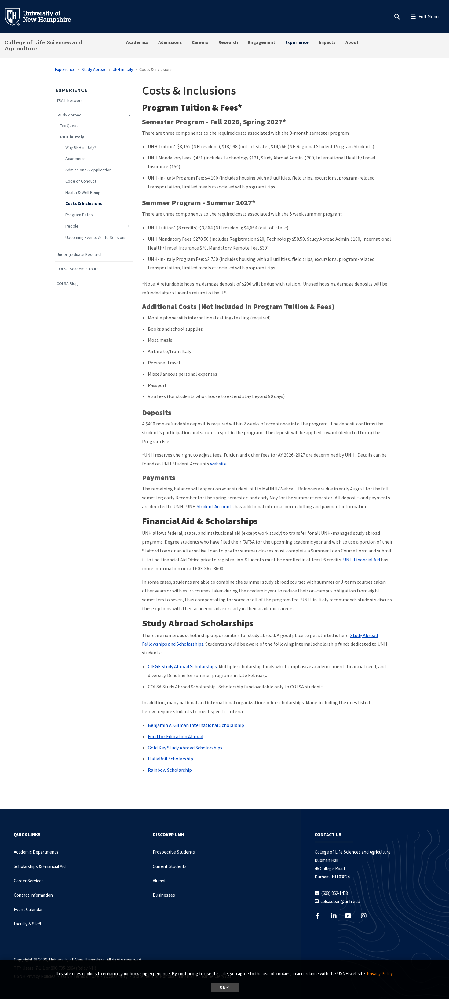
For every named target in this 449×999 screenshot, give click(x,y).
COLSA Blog (67, 283)
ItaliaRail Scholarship (170, 759)
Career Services (29, 881)
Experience (297, 42)
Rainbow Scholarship (170, 770)
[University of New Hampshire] (43, 16)
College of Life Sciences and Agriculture (43, 45)
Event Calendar (28, 909)
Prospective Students (174, 852)
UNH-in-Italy (123, 69)
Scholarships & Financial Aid (40, 866)
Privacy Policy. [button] (380, 973)
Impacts (327, 42)
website (218, 464)
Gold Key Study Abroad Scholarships (185, 748)
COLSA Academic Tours (78, 269)
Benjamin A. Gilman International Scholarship (196, 725)
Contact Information (33, 895)
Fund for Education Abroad (175, 736)
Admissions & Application (88, 170)
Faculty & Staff (27, 924)
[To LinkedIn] (338, 916)
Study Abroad (94, 69)
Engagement (261, 42)
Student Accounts (215, 506)
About (352, 42)
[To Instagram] (367, 916)
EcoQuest (69, 125)
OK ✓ (225, 987)
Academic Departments (36, 852)
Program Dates (79, 214)
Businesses (164, 895)
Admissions (170, 42)
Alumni (159, 881)
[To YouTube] (351, 916)
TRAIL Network (70, 100)
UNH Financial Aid (361, 559)
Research (228, 42)
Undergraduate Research (80, 254)
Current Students (170, 866)
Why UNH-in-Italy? (80, 147)
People (71, 226)
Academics (137, 42)
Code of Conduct (80, 181)
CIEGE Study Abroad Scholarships (182, 666)
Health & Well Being (82, 192)
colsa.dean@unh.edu (340, 901)
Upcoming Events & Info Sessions (95, 237)
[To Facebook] (321, 916)
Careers (200, 42)
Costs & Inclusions (83, 203)
